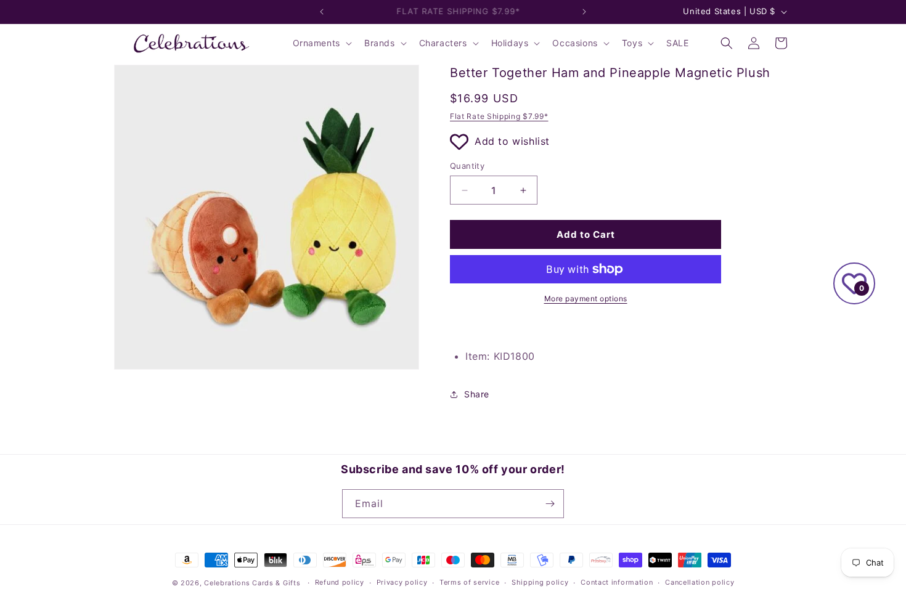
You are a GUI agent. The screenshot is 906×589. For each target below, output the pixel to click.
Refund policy (339, 582)
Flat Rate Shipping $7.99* (499, 116)
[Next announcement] (584, 11)
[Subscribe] (549, 503)
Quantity (467, 166)
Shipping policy (540, 582)
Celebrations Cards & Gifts (252, 583)
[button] (321, 43)
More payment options (585, 298)
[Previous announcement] (321, 11)
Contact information (617, 582)
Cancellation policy (699, 582)
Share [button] (476, 394)
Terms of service (469, 582)
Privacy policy (402, 582)
